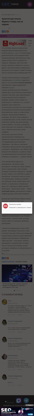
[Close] (32, 202)
